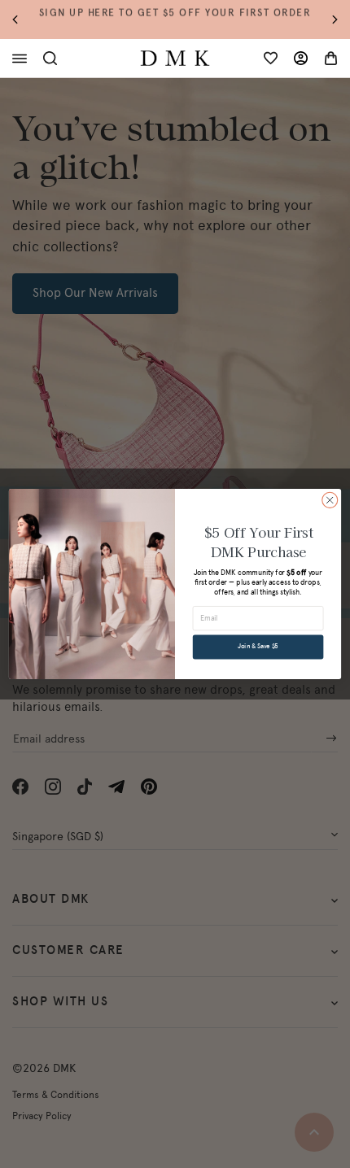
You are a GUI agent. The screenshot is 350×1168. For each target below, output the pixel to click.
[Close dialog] (330, 500)
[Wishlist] (271, 58)
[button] (23, 19)
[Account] (301, 58)
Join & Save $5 (258, 647)
